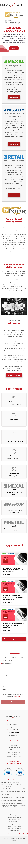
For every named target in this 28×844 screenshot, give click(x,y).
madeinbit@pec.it (13, 729)
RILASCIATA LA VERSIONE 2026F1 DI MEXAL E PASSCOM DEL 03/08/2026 (13, 597)
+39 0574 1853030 (7, 660)
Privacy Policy (17, 696)
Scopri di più (14, 48)
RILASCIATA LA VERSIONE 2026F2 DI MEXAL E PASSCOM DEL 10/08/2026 (13, 569)
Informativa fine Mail (14, 761)
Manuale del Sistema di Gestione (9, 780)
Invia (14, 702)
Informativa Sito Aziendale (14, 763)
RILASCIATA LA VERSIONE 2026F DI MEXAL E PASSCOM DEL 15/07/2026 (13, 625)
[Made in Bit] (11, 4)
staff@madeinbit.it (7, 663)
